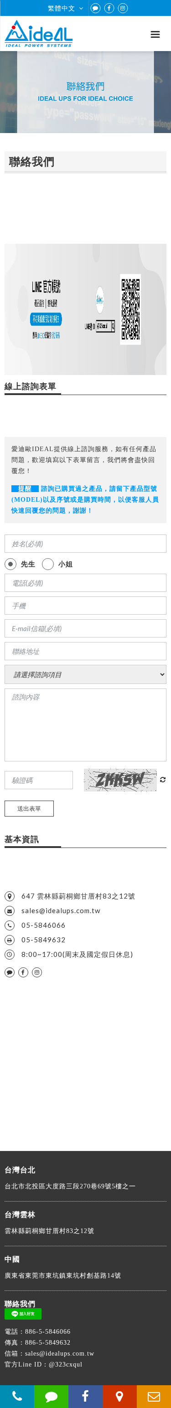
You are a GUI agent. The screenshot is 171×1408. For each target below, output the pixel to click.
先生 (28, 564)
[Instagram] (123, 8)
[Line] (96, 8)
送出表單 (29, 808)
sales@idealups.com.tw (60, 910)
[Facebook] (109, 8)
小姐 (65, 564)
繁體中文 (61, 8)
